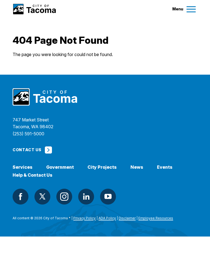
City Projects (102, 167)
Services (23, 167)
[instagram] (64, 197)
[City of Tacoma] (34, 9)
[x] (42, 197)
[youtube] (108, 197)
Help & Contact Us (32, 175)
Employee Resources (155, 218)
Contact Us (27, 149)
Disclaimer (127, 218)
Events (165, 167)
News (136, 167)
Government (60, 167)
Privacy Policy (84, 218)
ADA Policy (107, 218)
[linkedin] (86, 197)
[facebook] (20, 197)
